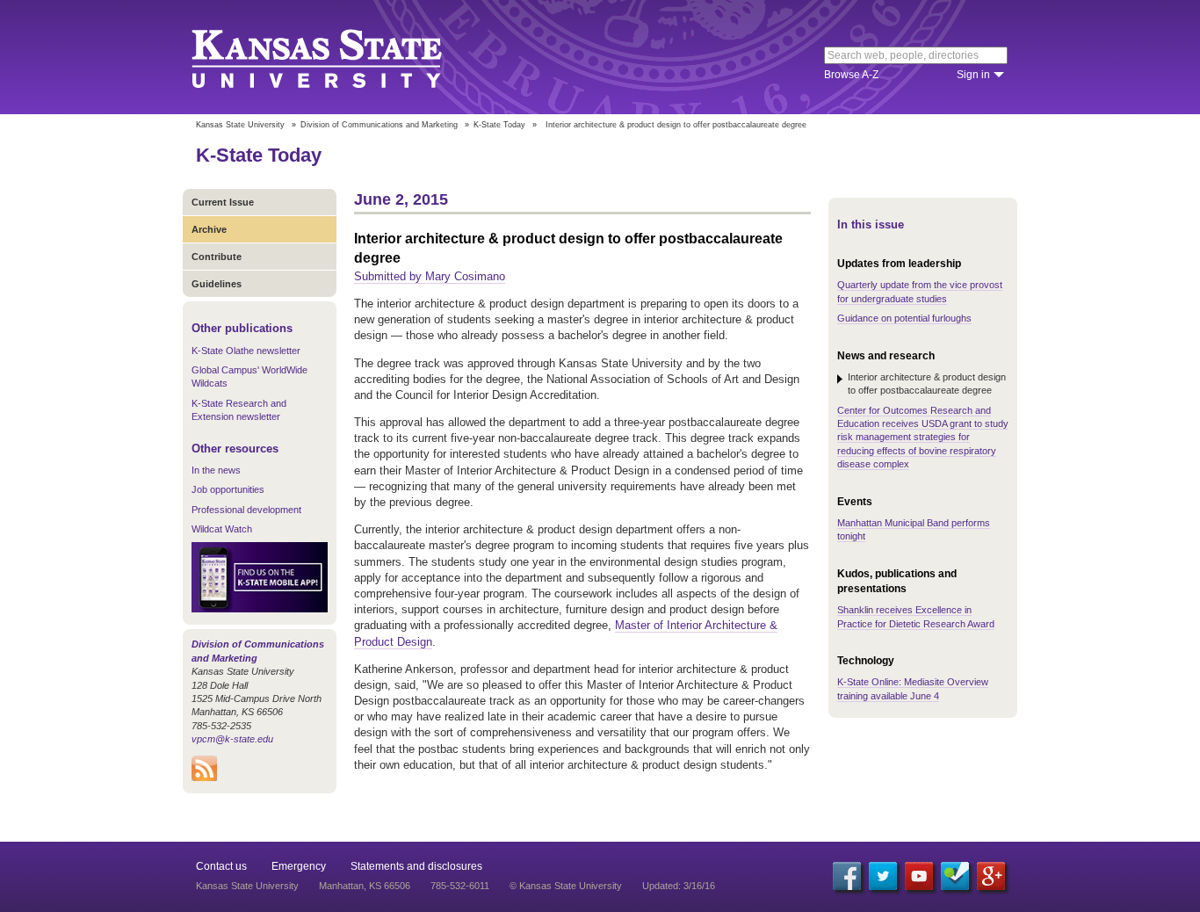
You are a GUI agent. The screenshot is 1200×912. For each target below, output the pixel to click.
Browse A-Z (851, 75)
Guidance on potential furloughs (904, 318)
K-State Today (499, 124)
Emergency (298, 866)
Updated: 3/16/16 (678, 885)
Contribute (217, 256)
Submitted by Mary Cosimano (429, 276)
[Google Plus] (991, 876)
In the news (216, 470)
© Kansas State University (566, 885)
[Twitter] (883, 876)
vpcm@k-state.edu (232, 739)
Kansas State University (338, 57)
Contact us (221, 866)
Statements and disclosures (416, 866)
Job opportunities (228, 489)
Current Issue (223, 202)
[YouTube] (919, 876)
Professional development (246, 509)
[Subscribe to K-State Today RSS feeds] (204, 777)
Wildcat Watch (222, 529)
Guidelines (217, 284)
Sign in (973, 75)
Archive (209, 229)
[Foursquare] (955, 876)
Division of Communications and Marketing (379, 124)
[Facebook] (847, 876)
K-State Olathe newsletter (246, 350)
